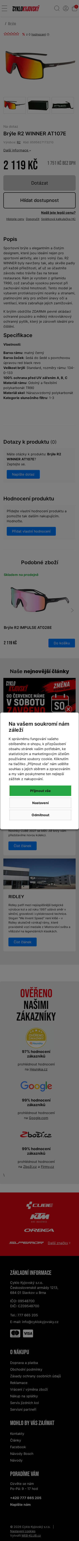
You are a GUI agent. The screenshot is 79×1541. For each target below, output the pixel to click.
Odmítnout (40, 815)
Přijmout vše (40, 791)
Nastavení (40, 803)
